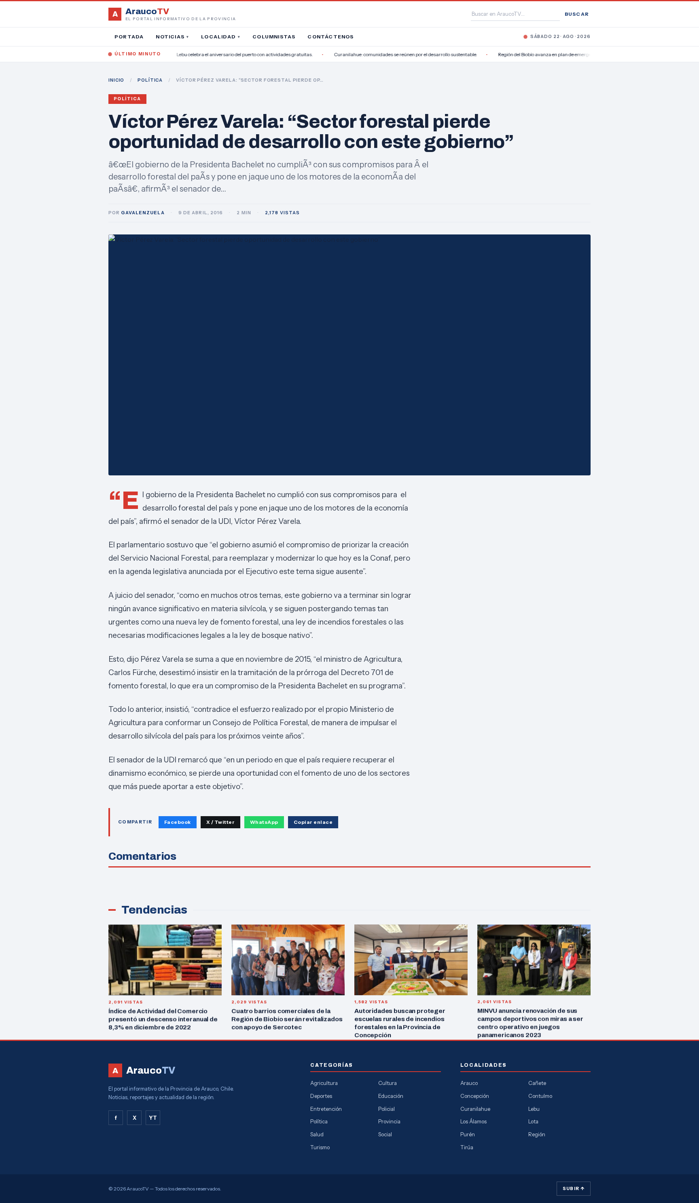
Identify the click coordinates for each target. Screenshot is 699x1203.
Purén (467, 1134)
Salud (317, 1134)
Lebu (534, 1109)
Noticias (172, 37)
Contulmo (540, 1096)
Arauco (469, 1083)
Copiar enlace (313, 822)
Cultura (387, 1083)
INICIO (116, 80)
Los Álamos (473, 1121)
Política (127, 98)
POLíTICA (150, 80)
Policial (386, 1109)
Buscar (577, 14)
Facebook (177, 822)
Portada (129, 37)
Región (536, 1134)
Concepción (474, 1096)
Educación (390, 1096)
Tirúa (466, 1147)
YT (153, 1117)
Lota (533, 1121)
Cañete (537, 1083)
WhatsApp (264, 822)
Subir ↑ (574, 1188)
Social (385, 1134)
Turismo (320, 1147)
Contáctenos (330, 37)
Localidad (220, 37)
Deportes (321, 1096)
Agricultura (324, 1083)
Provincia (389, 1121)
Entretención (326, 1109)
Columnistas (273, 37)
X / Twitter (220, 822)
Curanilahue (475, 1109)
